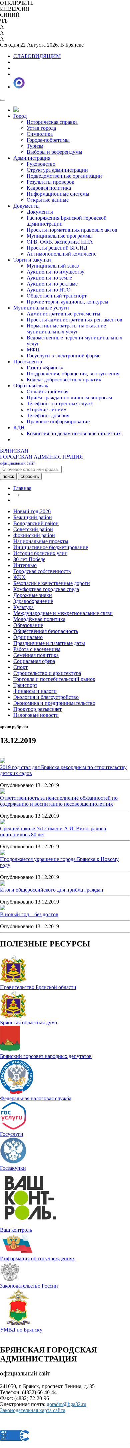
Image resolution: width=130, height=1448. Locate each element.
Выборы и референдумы (54, 152)
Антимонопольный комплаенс (61, 254)
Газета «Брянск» (45, 367)
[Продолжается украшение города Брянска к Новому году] (2, 853)
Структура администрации (57, 170)
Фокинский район (34, 535)
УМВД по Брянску (21, 1330)
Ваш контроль (16, 1230)
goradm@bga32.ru (66, 1404)
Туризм (35, 146)
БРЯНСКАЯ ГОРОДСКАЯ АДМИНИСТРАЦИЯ (41, 457)
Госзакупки (13, 1168)
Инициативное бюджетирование (50, 547)
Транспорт (25, 685)
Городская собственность (42, 571)
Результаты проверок (50, 182)
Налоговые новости (36, 715)
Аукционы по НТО (49, 290)
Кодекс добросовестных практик (64, 379)
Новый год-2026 (32, 511)
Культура (23, 607)
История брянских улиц (40, 553)
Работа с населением (36, 649)
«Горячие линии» (46, 409)
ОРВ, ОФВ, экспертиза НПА (60, 242)
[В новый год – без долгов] (2, 908)
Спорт (20, 667)
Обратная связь (30, 385)
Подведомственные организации (64, 176)
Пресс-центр (27, 361)
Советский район (33, 529)
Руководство (41, 164)
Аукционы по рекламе (52, 284)
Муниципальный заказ (53, 266)
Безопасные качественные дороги (51, 583)
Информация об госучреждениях (37, 1258)
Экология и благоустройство (46, 697)
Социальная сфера (34, 661)
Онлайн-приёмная (47, 391)
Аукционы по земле (49, 278)
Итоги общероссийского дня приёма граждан (51, 890)
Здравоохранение (33, 601)
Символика (40, 134)
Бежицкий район (32, 517)
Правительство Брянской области (38, 987)
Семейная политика (36, 655)
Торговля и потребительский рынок (54, 679)
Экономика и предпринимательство (54, 703)
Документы (26, 206)
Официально (28, 637)
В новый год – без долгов (29, 914)
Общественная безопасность (45, 631)
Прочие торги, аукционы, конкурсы (67, 302)
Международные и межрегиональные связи (63, 613)
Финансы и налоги (35, 691)
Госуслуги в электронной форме (63, 355)
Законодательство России (29, 1286)
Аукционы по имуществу (55, 272)
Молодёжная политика (39, 619)
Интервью (25, 565)
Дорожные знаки (32, 595)
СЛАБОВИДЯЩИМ (37, 56)
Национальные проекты (40, 541)
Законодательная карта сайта (32, 1410)
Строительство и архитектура (47, 673)
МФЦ (33, 349)
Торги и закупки (32, 260)
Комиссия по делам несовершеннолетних (74, 433)
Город (20, 116)
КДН (19, 427)
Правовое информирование (58, 421)
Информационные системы (58, 194)
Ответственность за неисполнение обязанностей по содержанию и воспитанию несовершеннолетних (59, 801)
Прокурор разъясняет (37, 709)
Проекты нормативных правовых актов (72, 230)
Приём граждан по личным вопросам (69, 397)
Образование (28, 625)
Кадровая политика (49, 188)
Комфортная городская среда (46, 589)
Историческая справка (52, 122)
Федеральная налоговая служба (35, 1098)
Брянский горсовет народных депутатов (46, 1056)
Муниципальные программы (60, 236)
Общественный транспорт (57, 296)
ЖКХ (19, 577)
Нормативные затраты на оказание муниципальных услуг (66, 328)
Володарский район (36, 523)
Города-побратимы (48, 140)
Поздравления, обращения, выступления (73, 373)
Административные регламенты (63, 313)
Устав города (41, 128)
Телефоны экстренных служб (60, 403)
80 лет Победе (29, 559)
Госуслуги (11, 1134)
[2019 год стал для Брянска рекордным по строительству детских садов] (2, 761)
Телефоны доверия (48, 415)
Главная (22, 488)
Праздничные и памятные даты (49, 643)
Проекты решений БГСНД (57, 248)
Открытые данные (48, 200)
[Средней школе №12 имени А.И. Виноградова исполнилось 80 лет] (2, 822)
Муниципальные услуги (41, 307)
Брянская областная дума (28, 1022)
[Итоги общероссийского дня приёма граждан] (2, 884)
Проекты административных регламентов (74, 319)
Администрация (31, 158)
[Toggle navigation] (2, 100)
